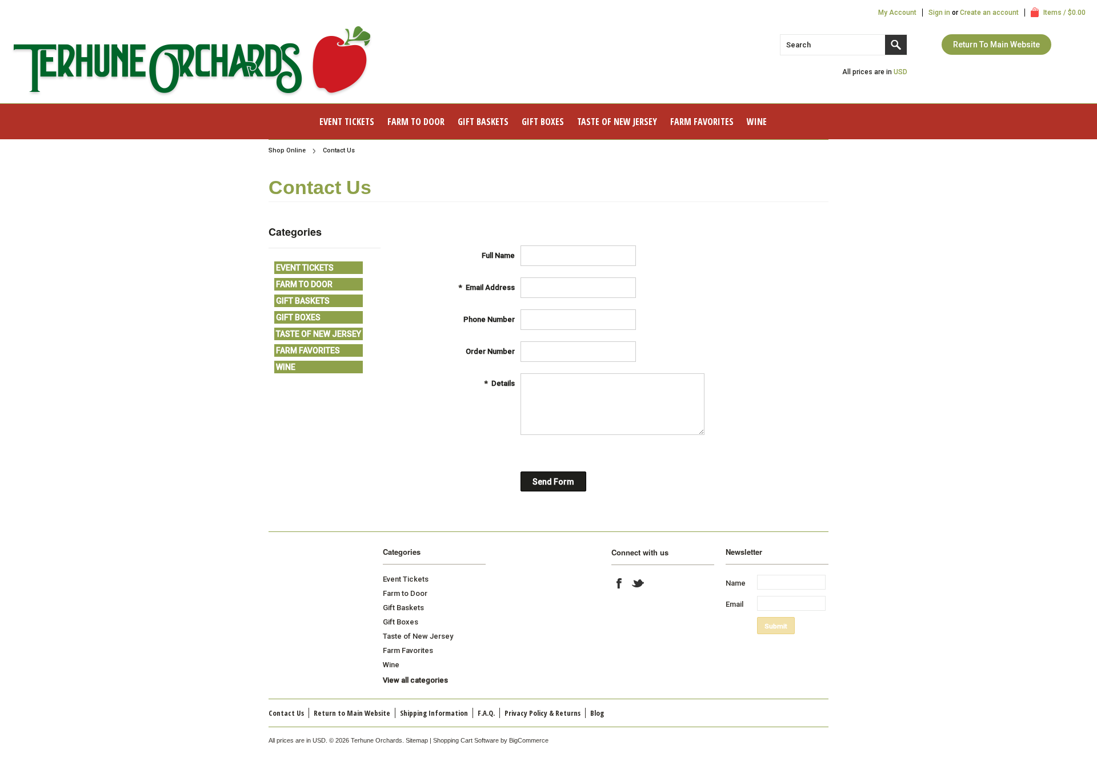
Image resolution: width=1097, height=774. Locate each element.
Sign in (939, 13)
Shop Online (287, 150)
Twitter (638, 583)
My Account (897, 13)
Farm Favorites (702, 121)
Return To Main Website (996, 44)
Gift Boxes (543, 121)
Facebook (619, 583)
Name (736, 583)
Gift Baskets (483, 121)
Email (734, 604)
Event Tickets (346, 121)
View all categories (415, 680)
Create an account (989, 13)
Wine (757, 121)
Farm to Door (416, 121)
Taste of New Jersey (617, 121)
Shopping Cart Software (466, 740)
